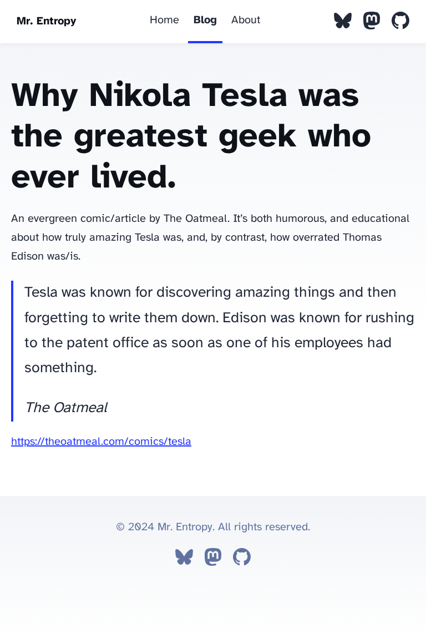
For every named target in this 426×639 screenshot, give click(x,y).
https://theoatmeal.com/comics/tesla (101, 442)
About (245, 20)
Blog (205, 20)
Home (164, 20)
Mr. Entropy (46, 21)
